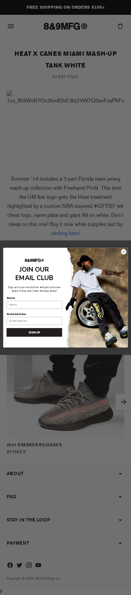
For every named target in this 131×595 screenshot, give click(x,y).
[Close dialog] (124, 252)
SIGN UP (34, 332)
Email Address (16, 314)
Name (11, 298)
